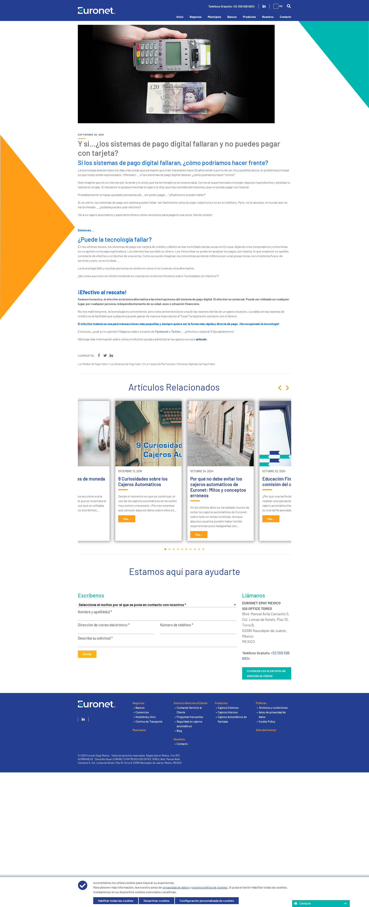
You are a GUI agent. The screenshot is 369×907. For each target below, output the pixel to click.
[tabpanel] (220, 471)
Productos (249, 16)
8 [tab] (195, 549)
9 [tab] (199, 549)
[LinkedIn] (264, 6)
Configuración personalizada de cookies (207, 900)
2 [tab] (170, 549)
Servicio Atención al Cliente (191, 703)
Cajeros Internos (228, 712)
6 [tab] (186, 549)
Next (287, 388)
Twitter (176, 331)
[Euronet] (96, 10)
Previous (280, 388)
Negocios (195, 16)
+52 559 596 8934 (244, 6)
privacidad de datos (176, 887)
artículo (201, 339)
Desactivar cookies (157, 900)
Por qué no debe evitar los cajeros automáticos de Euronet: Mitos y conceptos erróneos (218, 487)
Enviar (87, 654)
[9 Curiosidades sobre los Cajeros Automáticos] (148, 433)
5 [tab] (182, 549)
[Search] (288, 6)
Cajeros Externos (228, 707)
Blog (179, 730)
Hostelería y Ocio (145, 717)
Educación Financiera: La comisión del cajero (288, 481)
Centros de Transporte (148, 721)
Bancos (232, 16)
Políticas (261, 703)
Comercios (142, 712)
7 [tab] (191, 549)
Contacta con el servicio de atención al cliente (266, 673)
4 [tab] (178, 549)
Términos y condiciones (273, 707)
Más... (126, 519)
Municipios (214, 16)
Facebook (161, 331)
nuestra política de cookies (209, 887)
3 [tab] (174, 549)
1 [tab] (165, 549)
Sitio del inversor (266, 730)
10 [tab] (203, 549)
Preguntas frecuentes (190, 717)
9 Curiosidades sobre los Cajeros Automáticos (143, 481)
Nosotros (267, 16)
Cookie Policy (267, 721)
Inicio (179, 16)
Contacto (285, 16)
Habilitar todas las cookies (115, 900)
